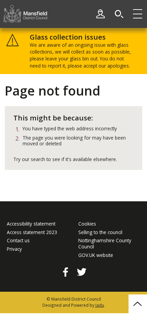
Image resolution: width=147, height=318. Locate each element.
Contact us (18, 240)
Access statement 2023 (32, 232)
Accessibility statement (31, 224)
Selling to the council (100, 232)
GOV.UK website (95, 255)
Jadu (99, 305)
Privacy (14, 249)
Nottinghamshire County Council (104, 243)
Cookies (87, 224)
